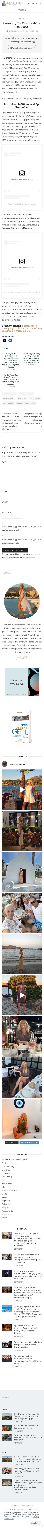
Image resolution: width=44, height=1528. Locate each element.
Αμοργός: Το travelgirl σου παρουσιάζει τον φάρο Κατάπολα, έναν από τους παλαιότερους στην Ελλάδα (10, 360)
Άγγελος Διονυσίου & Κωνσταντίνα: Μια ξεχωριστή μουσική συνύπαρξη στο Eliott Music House (28, 1275)
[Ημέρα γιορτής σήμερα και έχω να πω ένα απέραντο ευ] (22, 1077)
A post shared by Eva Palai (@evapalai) (22, 204)
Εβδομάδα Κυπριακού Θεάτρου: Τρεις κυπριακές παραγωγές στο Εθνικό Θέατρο (26, 1329)
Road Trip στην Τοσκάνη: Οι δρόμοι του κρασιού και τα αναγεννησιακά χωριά (26, 1416)
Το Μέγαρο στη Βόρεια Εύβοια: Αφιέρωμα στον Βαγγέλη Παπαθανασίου (28, 1344)
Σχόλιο (5, 462)
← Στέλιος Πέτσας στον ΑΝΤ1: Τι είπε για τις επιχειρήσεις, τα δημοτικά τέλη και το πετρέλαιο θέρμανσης (11, 421)
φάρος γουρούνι (8, 403)
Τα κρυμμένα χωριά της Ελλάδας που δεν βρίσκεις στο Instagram (28, 1437)
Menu (23, 10)
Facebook (6, 1397)
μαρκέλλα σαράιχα (9, 394)
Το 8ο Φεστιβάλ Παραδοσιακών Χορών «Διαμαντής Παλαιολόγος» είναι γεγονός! (10, 379)
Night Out (6, 1200)
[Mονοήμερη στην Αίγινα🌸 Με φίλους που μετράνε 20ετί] (22, 913)
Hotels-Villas (7, 1183)
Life (3, 1187)
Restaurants (7, 1211)
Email (5, 502)
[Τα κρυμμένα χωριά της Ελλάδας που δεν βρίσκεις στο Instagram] (7, 1437)
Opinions (5, 1204)
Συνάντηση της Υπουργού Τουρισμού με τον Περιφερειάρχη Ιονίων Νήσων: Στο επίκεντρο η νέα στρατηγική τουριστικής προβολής (28, 1239)
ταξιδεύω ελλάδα (8, 398)
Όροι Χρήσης (27, 1506)
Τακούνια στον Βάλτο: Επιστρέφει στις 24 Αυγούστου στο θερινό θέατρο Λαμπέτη (28, 1360)
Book (4, 1163)
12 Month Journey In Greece (14, 1159)
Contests (6, 1173)
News (4, 1197)
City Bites (6, 1170)
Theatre (5, 1214)
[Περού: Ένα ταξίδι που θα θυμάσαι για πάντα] (7, 1428)
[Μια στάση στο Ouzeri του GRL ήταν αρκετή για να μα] (22, 995)
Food (4, 1180)
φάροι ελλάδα (35, 398)
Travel (22, 19)
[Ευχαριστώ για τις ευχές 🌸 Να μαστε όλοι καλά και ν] (22, 831)
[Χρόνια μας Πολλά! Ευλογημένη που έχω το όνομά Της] (22, 872)
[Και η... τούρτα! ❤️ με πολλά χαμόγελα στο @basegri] (22, 1036)
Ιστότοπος (7, 512)
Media (4, 1194)
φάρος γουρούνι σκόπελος (26, 403)
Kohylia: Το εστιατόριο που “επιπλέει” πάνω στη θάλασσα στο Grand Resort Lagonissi (28, 1459)
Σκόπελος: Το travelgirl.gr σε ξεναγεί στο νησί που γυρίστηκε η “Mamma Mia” (22, 328)
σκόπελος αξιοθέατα (26, 394)
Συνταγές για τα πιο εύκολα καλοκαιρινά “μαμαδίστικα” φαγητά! (26, 1470)
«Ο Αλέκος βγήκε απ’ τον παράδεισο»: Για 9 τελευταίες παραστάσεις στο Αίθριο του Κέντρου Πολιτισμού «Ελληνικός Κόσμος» (27, 1292)
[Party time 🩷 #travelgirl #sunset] (22, 954)
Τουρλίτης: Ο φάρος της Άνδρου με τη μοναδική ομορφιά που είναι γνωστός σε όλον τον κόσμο (31, 358)
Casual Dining (8, 1166)
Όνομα (5, 491)
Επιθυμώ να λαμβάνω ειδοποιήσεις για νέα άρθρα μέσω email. (21, 541)
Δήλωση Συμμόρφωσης (28, 1509)
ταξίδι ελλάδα (22, 398)
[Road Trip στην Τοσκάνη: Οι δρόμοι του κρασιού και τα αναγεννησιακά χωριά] (7, 1416)
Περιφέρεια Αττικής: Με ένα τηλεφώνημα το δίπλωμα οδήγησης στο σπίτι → (33, 419)
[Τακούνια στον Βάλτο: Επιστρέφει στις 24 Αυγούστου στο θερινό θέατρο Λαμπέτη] (7, 1358)
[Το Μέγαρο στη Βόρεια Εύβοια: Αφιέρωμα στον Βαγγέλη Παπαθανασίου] (7, 1344)
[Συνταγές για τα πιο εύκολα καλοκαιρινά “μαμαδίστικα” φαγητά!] (7, 1471)
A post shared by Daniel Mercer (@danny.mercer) (22, 292)
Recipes (5, 1207)
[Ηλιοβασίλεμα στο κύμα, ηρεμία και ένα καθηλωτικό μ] (22, 789)
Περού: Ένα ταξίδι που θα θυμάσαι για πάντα (26, 1426)
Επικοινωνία (9, 1509)
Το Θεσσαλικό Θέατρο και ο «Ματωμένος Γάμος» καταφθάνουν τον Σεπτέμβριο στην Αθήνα (28, 1258)
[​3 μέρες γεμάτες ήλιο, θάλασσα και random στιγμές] (22, 1119)
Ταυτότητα (14, 1506)
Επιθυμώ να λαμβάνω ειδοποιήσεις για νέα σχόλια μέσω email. (21, 528)
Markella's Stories (9, 1190)
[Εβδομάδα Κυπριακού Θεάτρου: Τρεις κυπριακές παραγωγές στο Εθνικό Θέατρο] (7, 1327)
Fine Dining (7, 1176)
